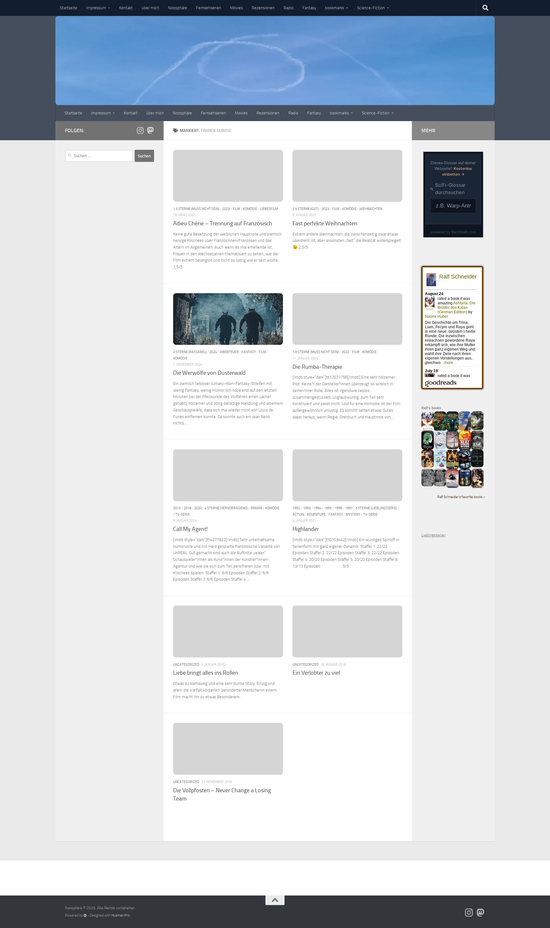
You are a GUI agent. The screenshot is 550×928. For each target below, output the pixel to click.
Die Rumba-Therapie (317, 366)
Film (236, 209)
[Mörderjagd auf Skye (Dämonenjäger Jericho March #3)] (477, 449)
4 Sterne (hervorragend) (226, 508)
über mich (150, 7)
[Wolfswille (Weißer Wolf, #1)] (440, 485)
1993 (307, 508)
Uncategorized (186, 664)
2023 (226, 209)
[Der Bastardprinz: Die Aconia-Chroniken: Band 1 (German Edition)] (427, 448)
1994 (317, 508)
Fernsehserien (208, 7)
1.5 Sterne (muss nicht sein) (196, 209)
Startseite (68, 7)
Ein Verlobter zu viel (316, 672)
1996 (338, 508)
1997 (349, 508)
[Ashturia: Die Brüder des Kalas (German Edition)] (427, 430)
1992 (296, 508)
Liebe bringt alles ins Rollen (205, 672)
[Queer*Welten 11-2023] (427, 466)
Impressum (96, 7)
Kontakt (126, 7)
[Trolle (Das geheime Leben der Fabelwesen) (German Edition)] (477, 487)
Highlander (306, 529)
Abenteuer (229, 352)
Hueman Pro (120, 915)
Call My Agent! (190, 529)
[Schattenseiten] (465, 467)
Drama (256, 508)
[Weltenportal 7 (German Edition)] (477, 428)
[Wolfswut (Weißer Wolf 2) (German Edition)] (427, 485)
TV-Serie (182, 514)
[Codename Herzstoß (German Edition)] (465, 449)
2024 (213, 352)
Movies (236, 7)
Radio (288, 7)
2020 (198, 508)
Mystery (353, 514)
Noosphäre (177, 7)
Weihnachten (370, 209)
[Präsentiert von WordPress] (85, 915)
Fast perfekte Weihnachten (325, 223)
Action (298, 514)
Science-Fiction (371, 7)
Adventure (316, 514)
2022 (345, 352)
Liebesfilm (269, 209)
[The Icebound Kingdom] (440, 448)
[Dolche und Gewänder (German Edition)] (477, 466)
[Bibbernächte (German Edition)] (465, 485)
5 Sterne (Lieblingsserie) (376, 508)
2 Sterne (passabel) (190, 352)
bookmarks (334, 7)
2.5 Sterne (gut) (306, 209)
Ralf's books (431, 408)
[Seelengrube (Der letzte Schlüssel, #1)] (452, 430)
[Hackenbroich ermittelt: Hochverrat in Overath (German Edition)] (452, 448)
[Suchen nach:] (99, 156)
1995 (328, 508)
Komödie (250, 209)
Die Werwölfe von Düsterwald (209, 372)
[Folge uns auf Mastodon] (150, 130)
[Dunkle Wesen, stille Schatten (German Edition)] (452, 486)
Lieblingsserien (433, 535)
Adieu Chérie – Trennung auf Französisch (222, 223)
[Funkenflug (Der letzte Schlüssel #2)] (440, 430)
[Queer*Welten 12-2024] (440, 466)
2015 (177, 508)
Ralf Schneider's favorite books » (461, 497)
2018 (187, 508)
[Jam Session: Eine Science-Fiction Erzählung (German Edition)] (452, 468)
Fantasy (309, 7)
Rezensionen (263, 7)
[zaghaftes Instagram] (140, 130)
